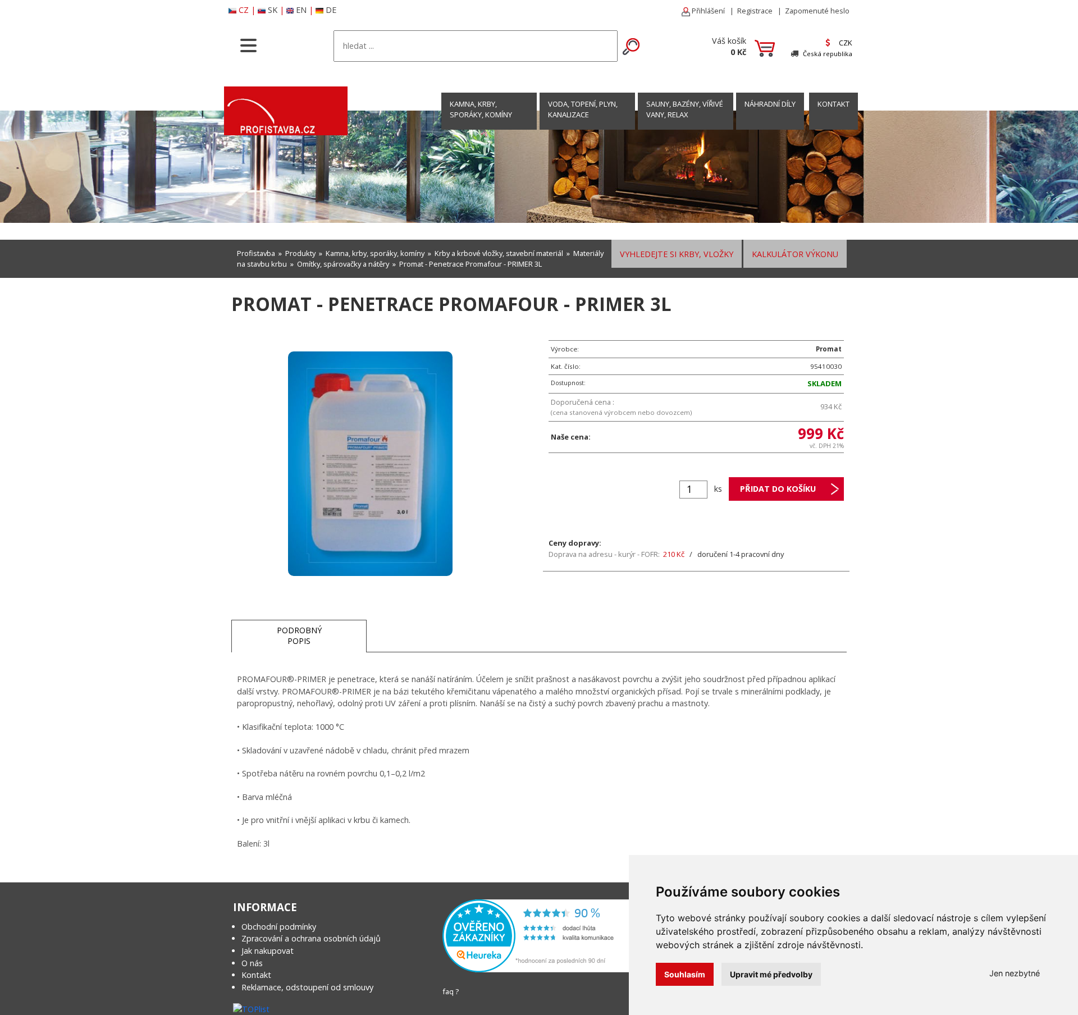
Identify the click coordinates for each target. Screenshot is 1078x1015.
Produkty (300, 253)
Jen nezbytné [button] (1014, 973)
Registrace (755, 11)
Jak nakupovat (267, 950)
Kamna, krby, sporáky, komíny (481, 109)
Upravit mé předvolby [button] (771, 974)
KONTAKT (833, 104)
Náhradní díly (770, 104)
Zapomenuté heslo (817, 11)
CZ (244, 9)
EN (301, 9)
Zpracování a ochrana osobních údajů (311, 938)
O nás (252, 963)
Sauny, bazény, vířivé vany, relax (684, 109)
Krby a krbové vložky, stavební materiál (499, 253)
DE (331, 9)
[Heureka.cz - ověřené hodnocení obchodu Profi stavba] (537, 935)
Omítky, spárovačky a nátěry (343, 264)
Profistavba (256, 253)
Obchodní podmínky (278, 926)
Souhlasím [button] (684, 974)
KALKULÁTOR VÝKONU (795, 254)
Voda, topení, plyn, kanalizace (583, 109)
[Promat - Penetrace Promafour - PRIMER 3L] (370, 463)
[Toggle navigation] (248, 44)
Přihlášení (707, 11)
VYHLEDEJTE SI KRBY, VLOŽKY (676, 254)
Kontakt (256, 975)
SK (272, 9)
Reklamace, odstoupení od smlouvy (307, 987)
